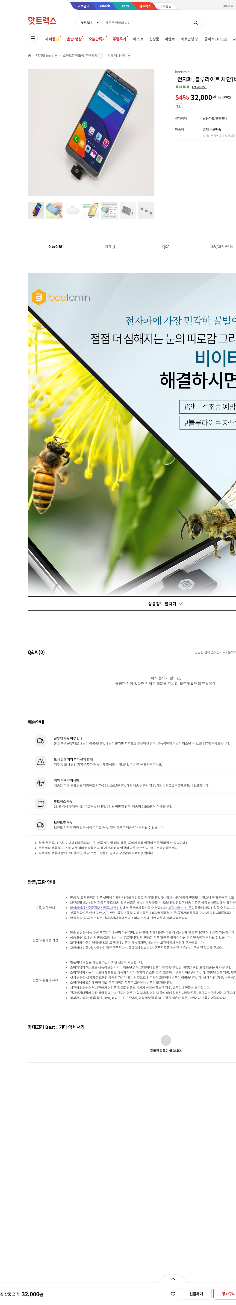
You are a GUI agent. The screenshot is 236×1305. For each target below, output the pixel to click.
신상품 (154, 39)
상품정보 (55, 246)
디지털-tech (44, 55)
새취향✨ (52, 39)
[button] (190, 87)
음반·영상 (74, 39)
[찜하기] (173, 1294)
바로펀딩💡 (190, 39)
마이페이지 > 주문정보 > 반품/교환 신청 (96, 907)
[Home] (29, 55)
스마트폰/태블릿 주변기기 (80, 55)
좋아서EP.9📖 (215, 39)
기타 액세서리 (116, 55)
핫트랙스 (87, 22)
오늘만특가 (97, 39)
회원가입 (228, 6)
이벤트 (170, 39)
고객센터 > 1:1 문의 (181, 907)
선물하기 (196, 1293)
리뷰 (111, 246)
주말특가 (119, 39)
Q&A (166, 246)
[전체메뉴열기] (33, 38)
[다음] (156, 135)
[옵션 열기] (173, 1279)
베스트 (138, 39)
